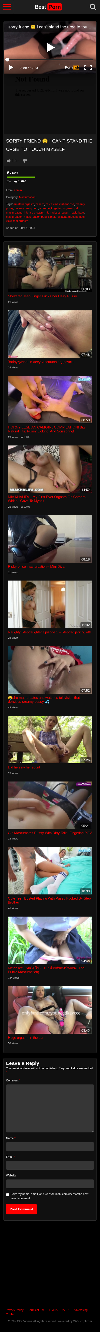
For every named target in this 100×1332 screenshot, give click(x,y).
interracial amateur (56, 212)
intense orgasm (33, 212)
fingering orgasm (62, 208)
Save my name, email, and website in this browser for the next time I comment (49, 1196)
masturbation (14, 216)
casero (40, 204)
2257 (65, 1310)
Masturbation (27, 197)
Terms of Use (36, 1310)
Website (11, 1175)
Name (11, 1138)
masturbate (77, 212)
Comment (13, 1080)
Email (10, 1157)
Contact (11, 1314)
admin (18, 190)
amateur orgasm (23, 204)
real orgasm (20, 221)
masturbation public (36, 216)
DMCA (53, 1310)
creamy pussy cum (26, 208)
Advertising (80, 1310)
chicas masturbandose (60, 204)
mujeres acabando (62, 216)
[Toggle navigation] (7, 7)
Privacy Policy (14, 1310)
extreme (45, 208)
